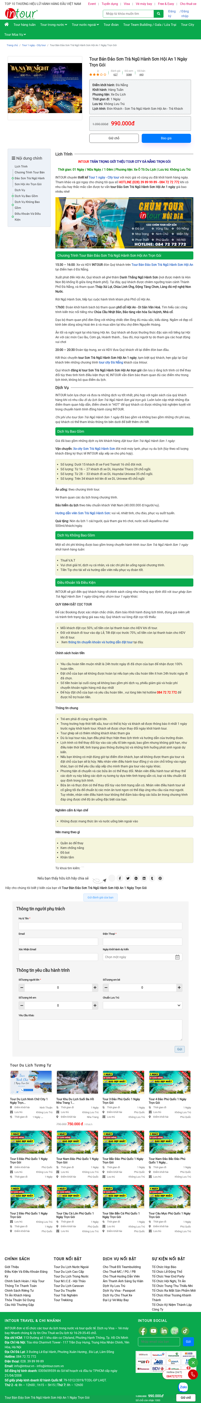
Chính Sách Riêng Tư (19, 1290)
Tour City (187, 25)
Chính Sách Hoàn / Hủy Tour (24, 1281)
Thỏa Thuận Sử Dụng (20, 1300)
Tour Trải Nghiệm (66, 1295)
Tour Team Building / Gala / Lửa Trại (149, 25)
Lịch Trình (21, 166)
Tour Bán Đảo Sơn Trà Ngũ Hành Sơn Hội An (162, 265)
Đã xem (129, 70)
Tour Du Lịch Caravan (69, 1286)
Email (22, 933)
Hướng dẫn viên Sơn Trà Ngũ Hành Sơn (82, 513)
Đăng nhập (185, 13)
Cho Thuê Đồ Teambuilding (122, 1267)
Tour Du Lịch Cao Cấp (69, 1272)
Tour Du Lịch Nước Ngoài (71, 1267)
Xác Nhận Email (27, 949)
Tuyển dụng (110, 4)
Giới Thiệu (12, 1267)
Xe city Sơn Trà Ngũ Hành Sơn (94, 449)
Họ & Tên (24, 918)
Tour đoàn (111, 25)
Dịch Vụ (20, 190)
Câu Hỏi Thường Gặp (19, 1305)
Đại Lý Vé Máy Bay (116, 1300)
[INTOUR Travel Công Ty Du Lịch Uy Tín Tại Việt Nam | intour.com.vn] (6, 25)
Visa (127, 4)
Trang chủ (12, 45)
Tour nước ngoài (84, 25)
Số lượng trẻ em (27, 997)
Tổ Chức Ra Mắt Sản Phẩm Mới (174, 1290)
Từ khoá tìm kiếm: (67, 868)
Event (92, 4)
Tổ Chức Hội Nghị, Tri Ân (169, 1281)
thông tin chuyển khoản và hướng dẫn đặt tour (100, 642)
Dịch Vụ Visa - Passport (119, 1290)
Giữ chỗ (114, 138)
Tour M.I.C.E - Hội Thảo (70, 1281)
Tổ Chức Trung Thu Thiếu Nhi (172, 1286)
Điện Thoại (110, 933)
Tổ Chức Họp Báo (164, 1267)
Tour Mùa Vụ (14, 34)
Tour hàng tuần (25, 25)
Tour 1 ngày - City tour (34, 45)
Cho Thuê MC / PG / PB (119, 1272)
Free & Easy (166, 4)
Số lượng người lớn (30, 979)
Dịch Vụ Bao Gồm (26, 196)
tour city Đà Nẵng (111, 362)
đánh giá (115, 70)
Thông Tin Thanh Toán (21, 1286)
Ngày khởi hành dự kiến (116, 949)
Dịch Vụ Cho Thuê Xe (117, 1295)
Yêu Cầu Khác (26, 1015)
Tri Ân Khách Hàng (18, 1295)
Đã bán (141, 70)
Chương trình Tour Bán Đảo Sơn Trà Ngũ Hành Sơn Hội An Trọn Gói (30, 178)
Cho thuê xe (188, 4)
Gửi (188, 1341)
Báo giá (166, 138)
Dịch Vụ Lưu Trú (114, 1286)
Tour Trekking (63, 1300)
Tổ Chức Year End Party (168, 1276)
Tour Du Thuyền (65, 1290)
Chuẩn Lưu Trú (111, 997)
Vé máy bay (144, 4)
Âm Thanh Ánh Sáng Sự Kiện (123, 1281)
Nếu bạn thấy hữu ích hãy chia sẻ (63, 878)
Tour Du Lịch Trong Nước (71, 1276)
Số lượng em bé (111, 979)
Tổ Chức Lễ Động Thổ (167, 1272)
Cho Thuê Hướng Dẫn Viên (121, 1276)
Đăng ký (172, 13)
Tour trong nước (52, 25)
